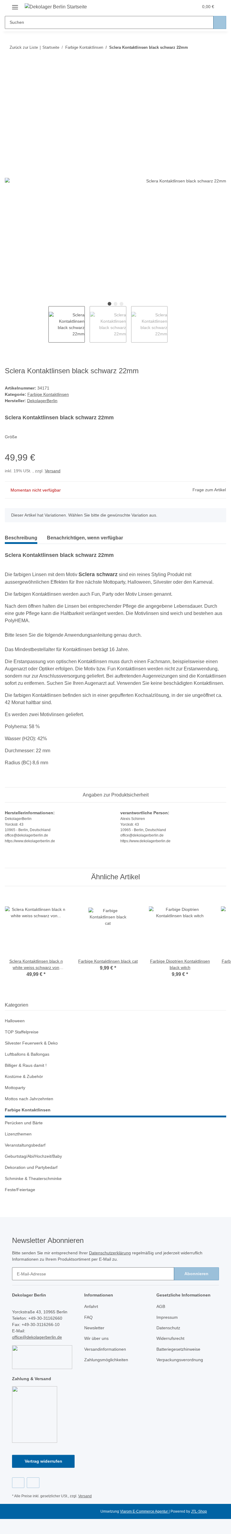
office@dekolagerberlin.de (37, 1337)
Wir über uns (96, 1338)
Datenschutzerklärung (110, 1252)
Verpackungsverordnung (179, 1359)
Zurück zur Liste (24, 47)
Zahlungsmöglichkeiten (106, 1359)
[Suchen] (219, 22)
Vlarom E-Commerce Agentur (144, 1511)
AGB (160, 1306)
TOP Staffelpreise (21, 1031)
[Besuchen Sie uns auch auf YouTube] (33, 1482)
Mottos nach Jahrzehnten (29, 1098)
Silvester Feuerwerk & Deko (31, 1043)
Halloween (15, 1020)
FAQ (88, 1317)
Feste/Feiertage (20, 1189)
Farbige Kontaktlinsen (48, 394)
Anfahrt (91, 1306)
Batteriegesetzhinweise (178, 1349)
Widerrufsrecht (170, 1338)
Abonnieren (196, 1273)
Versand (52, 470)
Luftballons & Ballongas (27, 1054)
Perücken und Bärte (24, 1122)
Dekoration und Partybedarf (31, 1167)
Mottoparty (15, 1087)
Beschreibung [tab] (21, 537)
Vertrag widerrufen (43, 1461)
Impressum (167, 1317)
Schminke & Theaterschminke (33, 1178)
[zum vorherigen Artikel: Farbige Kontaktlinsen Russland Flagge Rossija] (206, 47)
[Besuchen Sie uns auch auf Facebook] (18, 1482)
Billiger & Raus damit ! (26, 1065)
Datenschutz (168, 1327)
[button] (170, 7)
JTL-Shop (199, 1511)
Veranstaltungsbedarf (25, 1145)
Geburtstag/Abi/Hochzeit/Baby (33, 1156)
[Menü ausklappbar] (15, 5)
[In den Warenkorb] (9, 67)
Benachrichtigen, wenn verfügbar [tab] (85, 537)
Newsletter (94, 1327)
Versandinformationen (105, 1349)
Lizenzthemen (18, 1134)
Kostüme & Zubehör (24, 1076)
